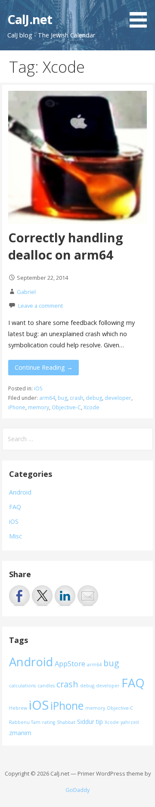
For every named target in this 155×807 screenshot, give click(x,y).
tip (99, 721)
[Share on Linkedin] (65, 595)
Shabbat (66, 722)
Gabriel (26, 292)
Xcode (91, 407)
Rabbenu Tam (24, 722)
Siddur (85, 721)
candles (46, 686)
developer (118, 398)
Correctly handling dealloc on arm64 (65, 246)
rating (48, 722)
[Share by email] (88, 595)
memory (38, 407)
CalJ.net (29, 19)
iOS (38, 388)
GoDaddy (77, 790)
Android (20, 492)
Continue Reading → (44, 367)
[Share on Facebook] (19, 595)
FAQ (15, 507)
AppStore (70, 663)
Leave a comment (40, 305)
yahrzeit (130, 722)
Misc (15, 536)
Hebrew (18, 708)
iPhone (16, 407)
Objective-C (66, 407)
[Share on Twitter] (42, 595)
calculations (22, 686)
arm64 (47, 398)
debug (94, 398)
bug (62, 398)
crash (76, 398)
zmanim (20, 733)
